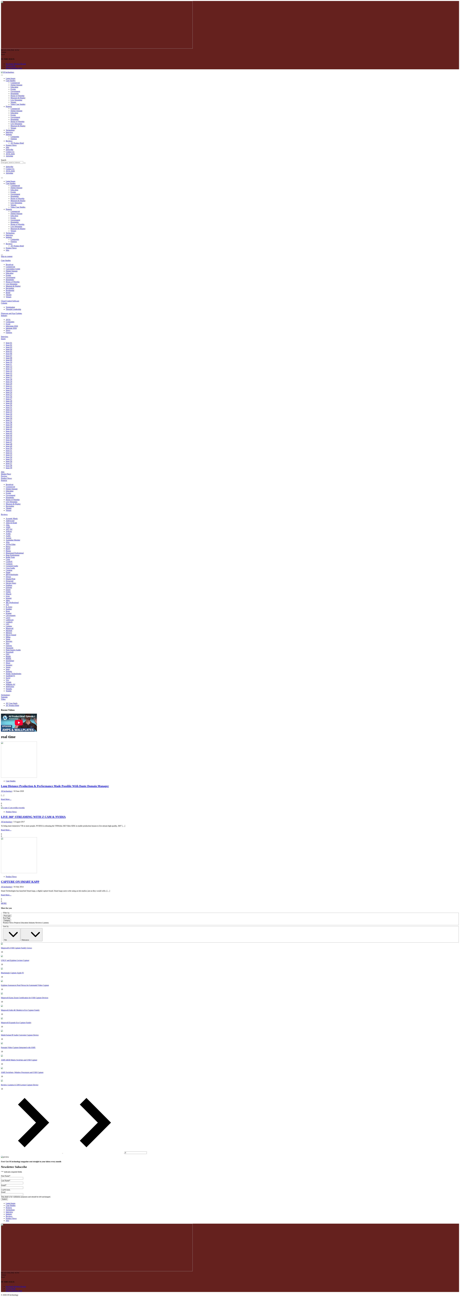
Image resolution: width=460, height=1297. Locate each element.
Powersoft (9, 652)
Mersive (9, 633)
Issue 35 (9, 416)
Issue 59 (9, 468)
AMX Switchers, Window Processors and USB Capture (22, 1072)
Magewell (9, 628)
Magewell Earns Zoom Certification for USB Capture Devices (24, 998)
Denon (8, 577)
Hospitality (15, 94)
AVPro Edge (10, 544)
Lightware (10, 620)
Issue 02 (9, 345)
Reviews (9, 141)
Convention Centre (13, 269)
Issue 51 (9, 451)
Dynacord (9, 581)
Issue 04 (9, 349)
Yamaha (9, 689)
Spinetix (9, 671)
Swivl (8, 678)
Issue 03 (9, 347)
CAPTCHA (5, 1190)
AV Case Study (11, 703)
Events (13, 89)
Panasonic (9, 648)
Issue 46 (9, 440)
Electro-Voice (11, 583)
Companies (15, 137)
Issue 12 (9, 367)
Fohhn (8, 592)
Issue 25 (9, 395)
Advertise (9, 156)
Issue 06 (9, 354)
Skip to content (6, 256)
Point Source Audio (13, 650)
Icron (8, 596)
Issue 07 (9, 356)
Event (8, 324)
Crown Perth (10, 66)
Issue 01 (9, 343)
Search (3, 160)
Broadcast (9, 265)
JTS (7, 605)
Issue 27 (9, 399)
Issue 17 (9, 377)
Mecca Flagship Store (14, 68)
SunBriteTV (10, 676)
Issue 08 (9, 358)
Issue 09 (9, 360)
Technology (10, 130)
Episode (9, 587)
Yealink (9, 691)
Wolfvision (10, 687)
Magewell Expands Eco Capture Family (16, 1023)
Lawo (8, 618)
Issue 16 (9, 375)
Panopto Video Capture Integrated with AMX (18, 1048)
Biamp (8, 551)
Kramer (9, 613)
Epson (8, 590)
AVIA (8, 320)
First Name (5, 1176)
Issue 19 (9, 382)
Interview (9, 132)
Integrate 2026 (11, 328)
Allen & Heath (11, 523)
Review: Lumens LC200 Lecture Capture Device (19, 1085)
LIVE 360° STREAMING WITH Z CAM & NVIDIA (33, 816)
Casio (8, 559)
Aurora (8, 538)
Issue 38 (9, 423)
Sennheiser (10, 661)
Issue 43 (9, 433)
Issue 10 (9, 362)
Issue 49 (9, 446)
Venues (13, 102)
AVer (8, 542)
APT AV (9, 529)
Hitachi (8, 594)
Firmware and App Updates (11, 313)
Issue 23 (9, 390)
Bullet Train (10, 557)
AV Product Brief (17, 143)
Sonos (8, 667)
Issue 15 (9, 373)
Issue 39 (9, 425)
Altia (7, 525)
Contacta (9, 564)
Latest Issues (10, 78)
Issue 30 (9, 405)
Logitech (9, 622)
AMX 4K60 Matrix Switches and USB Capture (19, 1060)
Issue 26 (9, 397)
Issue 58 (9, 466)
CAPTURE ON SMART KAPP (20, 881)
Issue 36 (9, 418)
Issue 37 (9, 420)
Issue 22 (9, 388)
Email (3, 1185)
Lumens (9, 626)
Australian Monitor (13, 540)
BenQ (8, 549)
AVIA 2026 (10, 154)
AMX (8, 527)
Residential (10, 290)
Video (3, 699)
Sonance (9, 665)
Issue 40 (9, 427)
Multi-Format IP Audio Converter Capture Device (20, 1035)
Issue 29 (9, 403)
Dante (8, 572)
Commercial (15, 83)
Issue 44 (9, 435)
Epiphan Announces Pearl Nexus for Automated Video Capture (25, 985)
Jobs (7, 147)
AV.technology (6, 791)
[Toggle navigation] (2, 177)
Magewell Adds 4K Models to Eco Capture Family (20, 1010)
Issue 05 (9, 351)
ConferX (9, 562)
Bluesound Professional (15, 553)
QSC (8, 654)
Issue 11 (9, 364)
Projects (9, 106)
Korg (8, 611)
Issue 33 (9, 412)
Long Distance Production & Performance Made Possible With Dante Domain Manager (55, 786)
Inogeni (9, 598)
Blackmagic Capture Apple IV (12, 973)
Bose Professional (12, 555)
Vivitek (8, 682)
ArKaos (9, 531)
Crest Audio (10, 568)
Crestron (9, 570)
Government (15, 91)
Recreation (10, 288)
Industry (9, 134)
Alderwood (10, 521)
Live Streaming (16, 100)
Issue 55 (9, 459)
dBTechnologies (12, 575)
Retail (8, 293)
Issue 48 (9, 444)
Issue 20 (9, 384)
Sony (8, 669)
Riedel (8, 656)
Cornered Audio (12, 566)
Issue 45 (9, 438)
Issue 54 (9, 457)
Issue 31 (9, 407)
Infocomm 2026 (12, 326)
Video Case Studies (18, 104)
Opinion (14, 139)
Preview (4, 476)
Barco (8, 547)
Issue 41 (9, 429)
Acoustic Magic (12, 519)
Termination (10, 307)
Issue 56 (9, 461)
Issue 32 (9, 410)
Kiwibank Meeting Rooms (16, 64)
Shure (8, 663)
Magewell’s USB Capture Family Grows (16, 948)
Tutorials (4, 697)
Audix (8, 536)
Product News (11, 145)
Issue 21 (9, 386)
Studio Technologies (13, 674)
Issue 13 (9, 369)
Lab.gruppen (10, 615)
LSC (7, 624)
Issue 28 (9, 401)
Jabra (8, 600)
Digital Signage (16, 85)
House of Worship (17, 96)
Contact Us (10, 152)
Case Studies (10, 81)
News (8, 330)
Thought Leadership (13, 309)
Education (14, 87)
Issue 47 (9, 442)
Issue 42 (9, 431)
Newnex (9, 641)
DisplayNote (10, 579)
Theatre (9, 295)
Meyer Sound (11, 635)
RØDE (8, 659)
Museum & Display (18, 98)
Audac (8, 534)
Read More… (6, 799)
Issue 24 (9, 392)
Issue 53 (9, 455)
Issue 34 (9, 414)
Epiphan (9, 585)
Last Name (5, 1181)
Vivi (7, 680)
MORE (4, 903)
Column (4, 303)
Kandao (9, 609)
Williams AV (10, 684)
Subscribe (9, 150)
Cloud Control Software (10, 301)
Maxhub (9, 631)
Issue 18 (9, 379)
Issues (3, 339)
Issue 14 (9, 371)
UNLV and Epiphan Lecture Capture (15, 960)
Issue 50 (9, 448)
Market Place (6, 474)
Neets (8, 639)
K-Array (9, 607)
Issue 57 (9, 463)
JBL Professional (12, 603)
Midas (8, 637)
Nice (7, 643)
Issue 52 (9, 453)
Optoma (9, 646)
